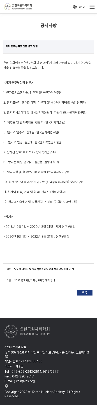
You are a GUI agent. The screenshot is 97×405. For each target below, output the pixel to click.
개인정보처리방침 (15, 347)
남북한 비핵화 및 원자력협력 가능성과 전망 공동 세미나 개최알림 (45, 269)
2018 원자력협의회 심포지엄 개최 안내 (34, 280)
